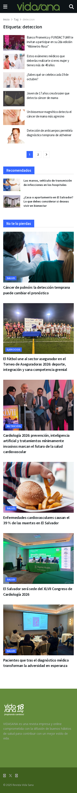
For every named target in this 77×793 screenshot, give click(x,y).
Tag (16, 19)
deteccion (29, 19)
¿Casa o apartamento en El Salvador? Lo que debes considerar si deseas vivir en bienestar (48, 201)
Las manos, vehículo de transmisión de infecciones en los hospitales (48, 183)
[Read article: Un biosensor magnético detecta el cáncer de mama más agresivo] (14, 117)
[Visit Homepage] (38, 6)
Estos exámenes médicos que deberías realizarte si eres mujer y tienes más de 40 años (48, 60)
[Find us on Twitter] (10, 775)
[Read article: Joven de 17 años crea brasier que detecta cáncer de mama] (14, 98)
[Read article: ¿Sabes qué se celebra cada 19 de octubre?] (14, 80)
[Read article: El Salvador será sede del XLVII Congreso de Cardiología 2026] (38, 558)
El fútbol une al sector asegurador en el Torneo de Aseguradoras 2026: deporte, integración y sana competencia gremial (35, 364)
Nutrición (14, 426)
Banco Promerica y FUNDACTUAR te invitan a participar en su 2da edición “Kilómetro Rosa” (50, 41)
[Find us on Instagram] (16, 775)
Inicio (6, 19)
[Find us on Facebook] (4, 775)
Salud (11, 278)
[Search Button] (71, 6)
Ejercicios (13, 349)
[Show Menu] (5, 6)
